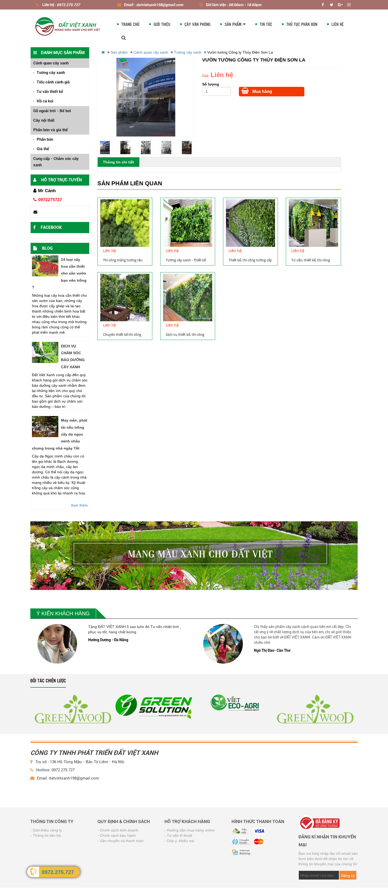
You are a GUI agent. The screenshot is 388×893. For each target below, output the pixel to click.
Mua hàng (261, 91)
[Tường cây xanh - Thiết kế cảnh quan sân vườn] (187, 223)
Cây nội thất (43, 120)
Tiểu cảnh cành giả (53, 82)
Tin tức (266, 24)
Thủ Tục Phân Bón (301, 24)
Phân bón (44, 139)
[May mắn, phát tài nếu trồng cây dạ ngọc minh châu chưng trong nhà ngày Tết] (45, 426)
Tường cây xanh (50, 72)
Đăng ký (348, 875)
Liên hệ (338, 24)
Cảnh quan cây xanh (51, 63)
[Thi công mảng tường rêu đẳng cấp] (124, 223)
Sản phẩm (234, 24)
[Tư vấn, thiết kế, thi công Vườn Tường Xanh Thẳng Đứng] (313, 223)
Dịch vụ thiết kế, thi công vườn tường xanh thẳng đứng (185, 334)
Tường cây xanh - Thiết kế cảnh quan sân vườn (186, 260)
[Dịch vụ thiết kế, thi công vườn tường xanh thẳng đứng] (187, 297)
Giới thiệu (162, 24)
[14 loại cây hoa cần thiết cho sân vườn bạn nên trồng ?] (45, 265)
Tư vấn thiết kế (49, 91)
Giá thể (42, 149)
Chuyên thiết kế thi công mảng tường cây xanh (122, 334)
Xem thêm (79, 505)
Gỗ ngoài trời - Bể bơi (52, 110)
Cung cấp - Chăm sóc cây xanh (56, 161)
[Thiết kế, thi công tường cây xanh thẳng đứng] (250, 223)
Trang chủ (130, 24)
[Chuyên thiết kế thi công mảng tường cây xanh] (124, 297)
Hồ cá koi (44, 101)
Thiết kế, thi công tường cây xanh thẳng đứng (250, 260)
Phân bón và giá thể (50, 129)
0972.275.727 (58, 872)
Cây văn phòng (197, 24)
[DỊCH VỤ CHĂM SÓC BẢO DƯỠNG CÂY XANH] (45, 352)
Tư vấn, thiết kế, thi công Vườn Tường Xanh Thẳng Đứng (311, 260)
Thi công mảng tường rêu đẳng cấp (123, 260)
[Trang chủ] (68, 25)
